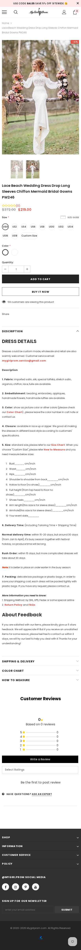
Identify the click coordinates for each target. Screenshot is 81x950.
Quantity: (8, 262)
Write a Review (40, 759)
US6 (33, 226)
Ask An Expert (42, 794)
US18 (14, 235)
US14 (70, 226)
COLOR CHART (13, 671)
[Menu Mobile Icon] (4, 12)
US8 (42, 226)
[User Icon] (64, 12)
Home (5, 23)
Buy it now (40, 292)
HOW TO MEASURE (16, 680)
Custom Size (29, 235)
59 (9, 302)
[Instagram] (15, 886)
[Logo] (40, 12)
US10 (51, 226)
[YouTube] (35, 886)
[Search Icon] (16, 12)
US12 (61, 226)
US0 (5, 226)
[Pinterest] (25, 886)
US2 (14, 226)
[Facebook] (5, 886)
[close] (78, 3)
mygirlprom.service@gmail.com (24, 360)
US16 (5, 235)
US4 (23, 226)
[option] (40, 97)
